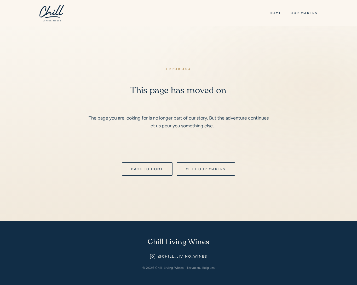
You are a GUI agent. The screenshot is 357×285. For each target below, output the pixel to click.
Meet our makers (206, 169)
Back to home (147, 169)
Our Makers (304, 13)
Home (276, 13)
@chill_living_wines (183, 256)
